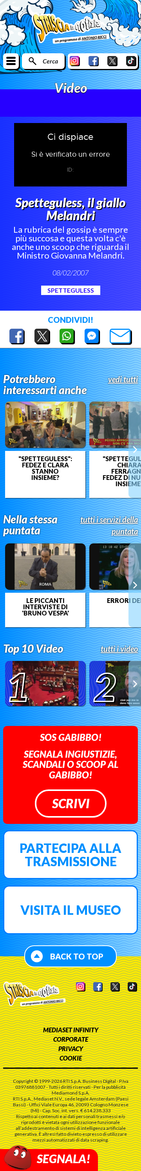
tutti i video (119, 648)
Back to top (76, 956)
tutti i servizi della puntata (109, 525)
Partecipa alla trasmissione (70, 854)
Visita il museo (70, 910)
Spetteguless (70, 290)
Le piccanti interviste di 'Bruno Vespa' (45, 606)
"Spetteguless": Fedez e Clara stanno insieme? (45, 468)
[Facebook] (94, 61)
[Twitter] (112, 61)
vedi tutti (123, 379)
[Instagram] (75, 61)
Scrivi (70, 803)
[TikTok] (131, 61)
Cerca (50, 61)
